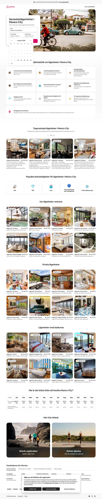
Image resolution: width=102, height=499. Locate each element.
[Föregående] (48, 135)
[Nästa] (53, 135)
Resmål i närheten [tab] (11, 469)
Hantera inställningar (69, 489)
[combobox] (23, 30)
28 (24, 60)
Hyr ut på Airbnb (90, 7)
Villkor (26, 496)
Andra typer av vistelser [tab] (24, 469)
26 (18, 60)
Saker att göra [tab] (58, 469)
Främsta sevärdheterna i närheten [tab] (42, 469)
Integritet (20, 496)
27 (21, 60)
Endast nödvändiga (51, 489)
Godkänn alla (32, 489)
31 (11, 63)
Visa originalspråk (64, 2)
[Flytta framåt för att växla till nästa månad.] (30, 40)
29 (27, 60)
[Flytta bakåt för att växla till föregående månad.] (11, 40)
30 (30, 60)
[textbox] (16, 36)
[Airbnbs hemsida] (10, 6)
